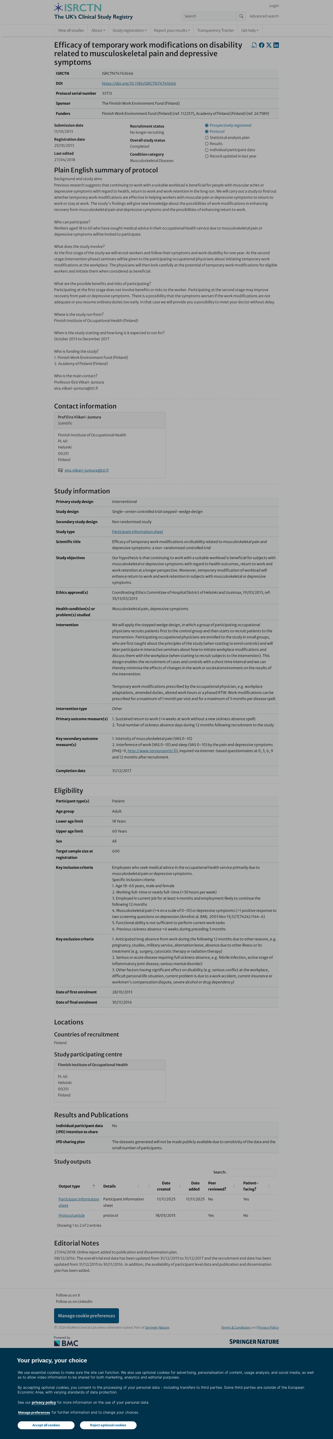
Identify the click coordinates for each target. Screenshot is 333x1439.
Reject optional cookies (108, 1425)
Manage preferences (34, 1412)
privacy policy (44, 1402)
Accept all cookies (46, 1425)
